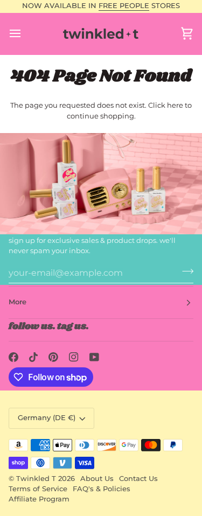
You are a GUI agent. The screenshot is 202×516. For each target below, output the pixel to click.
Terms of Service (38, 489)
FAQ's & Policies (101, 489)
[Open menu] (25, 33)
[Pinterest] (53, 357)
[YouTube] (94, 357)
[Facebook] (13, 357)
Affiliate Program (39, 499)
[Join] (184, 271)
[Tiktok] (33, 357)
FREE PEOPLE (124, 6)
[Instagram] (74, 357)
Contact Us (138, 479)
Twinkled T (36, 479)
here (175, 105)
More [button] (17, 302)
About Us (97, 479)
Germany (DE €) (46, 418)
